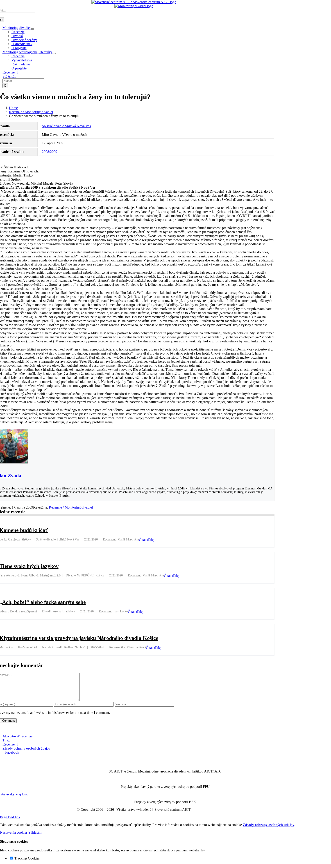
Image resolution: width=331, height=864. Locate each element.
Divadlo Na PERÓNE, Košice (85, 575)
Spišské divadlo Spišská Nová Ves (66, 126)
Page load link (10, 817)
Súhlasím (34, 832)
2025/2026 (91, 539)
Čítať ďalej (146, 540)
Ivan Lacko (120, 611)
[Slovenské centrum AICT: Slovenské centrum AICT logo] (133, 2)
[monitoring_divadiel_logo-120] (133, 6)
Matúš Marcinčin (128, 539)
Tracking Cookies (27, 858)
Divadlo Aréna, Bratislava (58, 611)
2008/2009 (49, 152)
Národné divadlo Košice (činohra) (63, 647)
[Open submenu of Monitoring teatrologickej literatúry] (54, 53)
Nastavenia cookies (14, 832)
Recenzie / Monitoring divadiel (71, 507)
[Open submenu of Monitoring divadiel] (32, 29)
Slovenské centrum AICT (172, 809)
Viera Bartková (136, 647)
